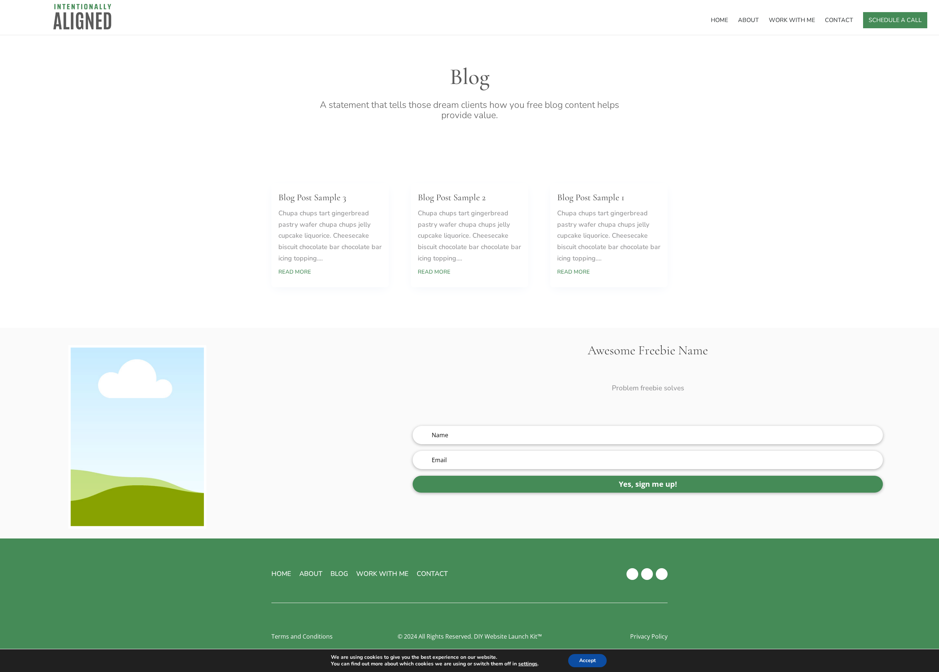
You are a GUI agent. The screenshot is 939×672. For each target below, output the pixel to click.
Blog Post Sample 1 (590, 197)
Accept (587, 660)
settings (527, 664)
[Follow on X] (647, 574)
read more (294, 271)
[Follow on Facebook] (632, 574)
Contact (839, 21)
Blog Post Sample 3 (312, 197)
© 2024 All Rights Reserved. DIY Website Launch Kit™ (470, 636)
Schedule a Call (895, 20)
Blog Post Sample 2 (452, 197)
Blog (339, 574)
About (748, 21)
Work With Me (792, 21)
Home (719, 21)
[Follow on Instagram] (662, 574)
